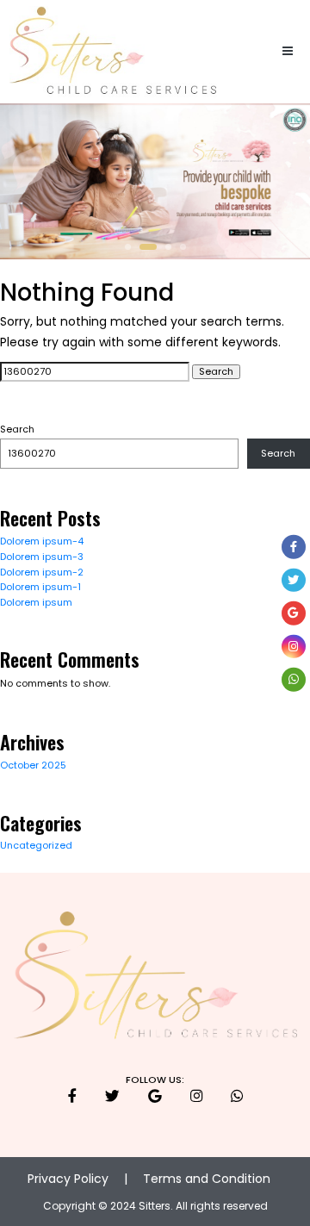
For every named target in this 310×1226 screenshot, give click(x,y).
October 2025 (33, 765)
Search (17, 429)
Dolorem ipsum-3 (42, 556)
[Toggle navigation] (288, 52)
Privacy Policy (68, 1178)
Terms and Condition (206, 1178)
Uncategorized (36, 845)
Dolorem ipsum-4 (42, 541)
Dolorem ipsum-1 (40, 587)
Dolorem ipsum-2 (42, 572)
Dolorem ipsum (36, 602)
